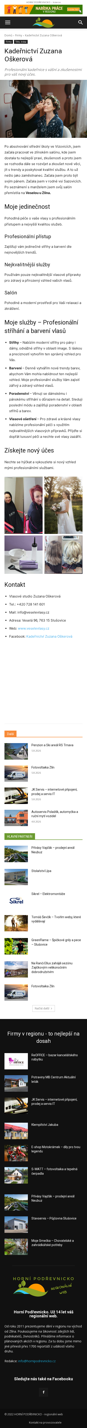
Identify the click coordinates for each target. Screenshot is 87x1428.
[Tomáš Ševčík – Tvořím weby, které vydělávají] (16, 923)
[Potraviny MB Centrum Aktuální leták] (16, 1083)
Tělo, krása (20, 41)
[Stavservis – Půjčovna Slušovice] (16, 1224)
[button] (7, 23)
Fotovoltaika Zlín (42, 767)
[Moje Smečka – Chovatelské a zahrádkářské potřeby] (16, 1247)
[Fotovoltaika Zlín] (16, 773)
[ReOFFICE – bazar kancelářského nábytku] (16, 1061)
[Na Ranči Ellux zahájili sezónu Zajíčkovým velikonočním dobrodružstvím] (16, 969)
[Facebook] (43, 1392)
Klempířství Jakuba (44, 1124)
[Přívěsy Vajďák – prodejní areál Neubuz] (16, 854)
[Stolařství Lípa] (16, 877)
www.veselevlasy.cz (33, 628)
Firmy (18, 35)
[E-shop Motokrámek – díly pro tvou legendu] (16, 1153)
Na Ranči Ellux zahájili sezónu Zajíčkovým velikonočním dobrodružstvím (51, 967)
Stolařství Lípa (41, 871)
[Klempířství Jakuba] (16, 1131)
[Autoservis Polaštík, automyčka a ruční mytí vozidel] (16, 818)
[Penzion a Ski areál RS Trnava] (16, 751)
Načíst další (42, 1008)
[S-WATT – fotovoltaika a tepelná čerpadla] (16, 1175)
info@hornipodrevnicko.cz (37, 1361)
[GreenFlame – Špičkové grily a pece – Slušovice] (16, 946)
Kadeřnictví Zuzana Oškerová (49, 636)
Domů (8, 35)
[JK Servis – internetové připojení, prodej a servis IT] (16, 795)
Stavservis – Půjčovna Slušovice (54, 1218)
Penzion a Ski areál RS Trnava (52, 745)
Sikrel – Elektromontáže (48, 894)
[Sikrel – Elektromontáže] (16, 900)
